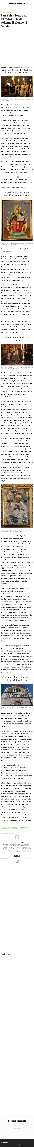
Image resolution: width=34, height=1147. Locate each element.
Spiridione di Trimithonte (8, 830)
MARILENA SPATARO (15, 30)
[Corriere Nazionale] (17, 3)
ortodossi (22, 827)
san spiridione (19, 828)
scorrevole (27, 828)
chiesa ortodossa (9, 827)
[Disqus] (17, 889)
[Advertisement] (17, 48)
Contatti (17, 1126)
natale (16, 827)
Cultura (3, 12)
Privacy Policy (17, 1128)
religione (12, 828)
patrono (27, 827)
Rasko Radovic (5, 828)
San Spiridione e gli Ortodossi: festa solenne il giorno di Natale (14, 20)
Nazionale (9, 12)
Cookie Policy (4, 1142)
